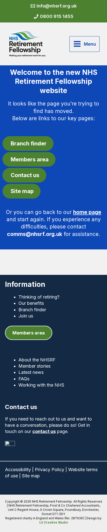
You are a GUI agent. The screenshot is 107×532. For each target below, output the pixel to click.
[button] (28, 333)
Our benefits (31, 303)
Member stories (34, 366)
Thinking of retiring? (38, 297)
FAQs (23, 378)
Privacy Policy (49, 469)
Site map (31, 475)
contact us (44, 431)
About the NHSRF (36, 359)
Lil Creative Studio (53, 522)
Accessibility (18, 469)
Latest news (31, 372)
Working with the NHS (41, 385)
